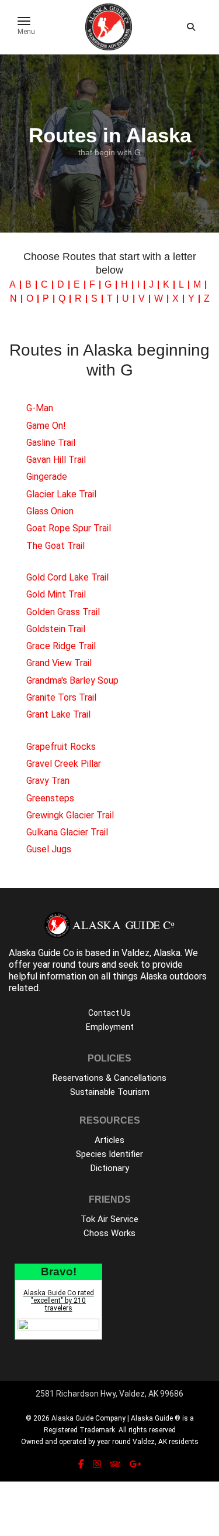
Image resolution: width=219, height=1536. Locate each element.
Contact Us (109, 1013)
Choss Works (109, 1233)
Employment (110, 1027)
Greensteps (50, 798)
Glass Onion (50, 511)
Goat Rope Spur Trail (68, 528)
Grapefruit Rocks (61, 746)
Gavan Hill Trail (56, 459)
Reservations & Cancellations (109, 1078)
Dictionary (110, 1168)
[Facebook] (81, 1464)
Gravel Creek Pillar (63, 763)
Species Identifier (109, 1154)
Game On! (46, 425)
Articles (109, 1140)
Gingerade (46, 476)
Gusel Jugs (48, 849)
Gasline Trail (50, 442)
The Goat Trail (55, 545)
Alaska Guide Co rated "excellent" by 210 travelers (58, 1300)
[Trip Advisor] (115, 1464)
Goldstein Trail (55, 628)
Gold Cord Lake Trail (67, 577)
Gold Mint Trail (56, 594)
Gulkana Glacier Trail (67, 832)
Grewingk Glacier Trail (70, 815)
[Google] (135, 1464)
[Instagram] (97, 1464)
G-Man (39, 408)
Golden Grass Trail (63, 611)
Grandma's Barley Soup (72, 680)
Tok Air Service (109, 1219)
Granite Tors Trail (61, 697)
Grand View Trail (59, 662)
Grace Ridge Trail (61, 645)
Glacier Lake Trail (61, 494)
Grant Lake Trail (58, 714)
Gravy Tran (47, 780)
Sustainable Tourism (110, 1092)
